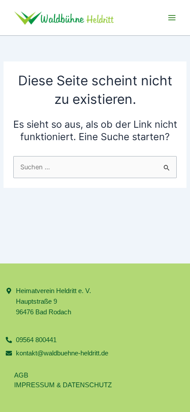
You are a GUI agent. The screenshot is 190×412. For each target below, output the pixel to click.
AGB (21, 375)
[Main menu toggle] (172, 17)
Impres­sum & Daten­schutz (63, 385)
